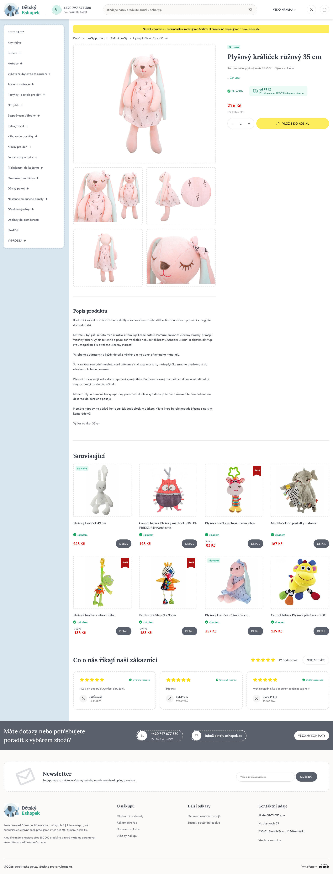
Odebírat (306, 777)
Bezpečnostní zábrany (22, 115)
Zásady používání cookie (204, 822)
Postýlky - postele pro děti (24, 94)
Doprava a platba (128, 829)
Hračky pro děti (17, 147)
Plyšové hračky (119, 38)
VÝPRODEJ (15, 240)
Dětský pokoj (16, 188)
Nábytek (13, 105)
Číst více (235, 78)
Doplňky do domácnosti (23, 219)
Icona (290, 68)
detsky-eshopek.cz (25, 866)
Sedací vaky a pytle (20, 157)
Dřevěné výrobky (19, 209)
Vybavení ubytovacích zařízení (27, 74)
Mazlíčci (13, 230)
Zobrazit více (316, 660)
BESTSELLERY (16, 32)
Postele (12, 53)
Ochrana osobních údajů (204, 816)
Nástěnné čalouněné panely (26, 199)
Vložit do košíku (295, 123)
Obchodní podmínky (130, 816)
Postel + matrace (19, 84)
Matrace (13, 63)
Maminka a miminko (21, 178)
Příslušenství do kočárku (23, 167)
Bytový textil (16, 126)
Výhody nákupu (127, 835)
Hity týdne (14, 42)
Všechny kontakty (311, 735)
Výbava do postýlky (21, 136)
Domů (77, 38)
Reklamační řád (127, 822)
